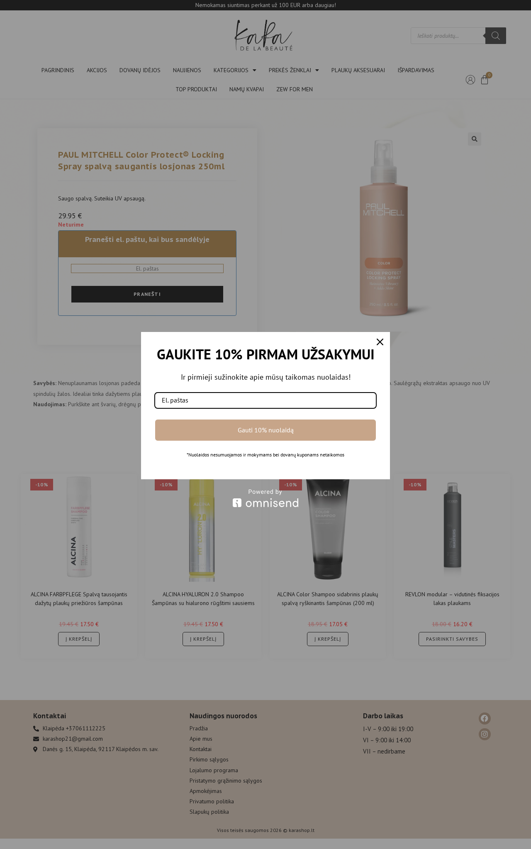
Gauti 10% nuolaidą (266, 430)
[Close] (380, 342)
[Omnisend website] (265, 498)
